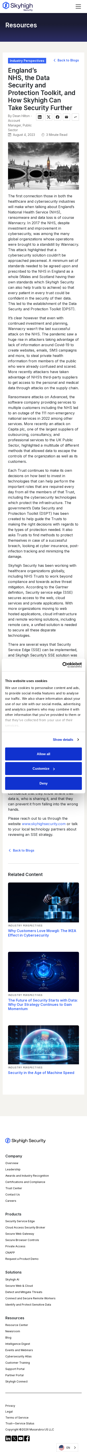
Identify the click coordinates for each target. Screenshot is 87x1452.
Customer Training (17, 1362)
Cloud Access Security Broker (25, 1227)
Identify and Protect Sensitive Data (28, 1304)
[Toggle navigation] (78, 6)
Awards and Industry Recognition (27, 1175)
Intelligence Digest (17, 1343)
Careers (10, 1200)
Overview (11, 1163)
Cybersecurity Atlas (18, 1356)
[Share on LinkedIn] (39, 117)
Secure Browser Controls (22, 1240)
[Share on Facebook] (57, 117)
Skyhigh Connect (16, 1381)
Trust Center (13, 1188)
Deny (43, 783)
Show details (63, 739)
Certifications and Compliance (25, 1182)
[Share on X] (48, 117)
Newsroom (12, 1331)
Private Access (15, 1246)
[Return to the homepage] (18, 6)
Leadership (13, 1169)
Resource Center (16, 1325)
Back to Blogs (68, 60)
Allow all (43, 754)
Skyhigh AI (12, 1279)
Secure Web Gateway (19, 1233)
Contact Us (12, 1194)
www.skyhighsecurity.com (44, 824)
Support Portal (15, 1369)
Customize (41, 768)
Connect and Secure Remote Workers (30, 1298)
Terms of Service (17, 1417)
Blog (8, 1337)
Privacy (10, 1405)
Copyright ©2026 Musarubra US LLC (29, 1429)
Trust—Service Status (19, 1423)
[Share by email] (66, 117)
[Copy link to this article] (75, 117)
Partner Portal (14, 1375)
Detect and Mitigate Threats (23, 1292)
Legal (9, 1411)
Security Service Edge (20, 1221)
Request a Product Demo (22, 1259)
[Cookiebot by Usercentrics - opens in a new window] (62, 665)
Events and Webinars (19, 1350)
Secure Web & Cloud (19, 1285)
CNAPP (10, 1252)
